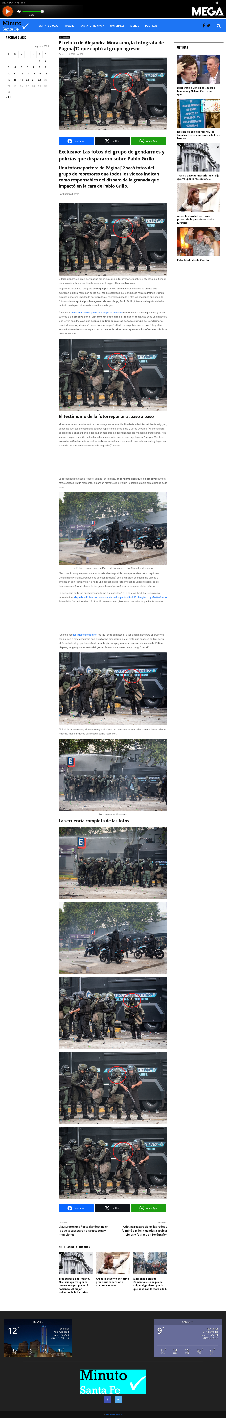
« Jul (8, 97)
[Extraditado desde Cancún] (198, 241)
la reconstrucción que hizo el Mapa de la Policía (97, 312)
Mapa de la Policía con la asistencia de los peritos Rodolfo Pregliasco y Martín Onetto (120, 597)
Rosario (69, 25)
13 (27, 73)
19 (21, 80)
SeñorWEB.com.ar (114, 1415)
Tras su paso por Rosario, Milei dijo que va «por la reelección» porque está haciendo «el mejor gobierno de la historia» (74, 1286)
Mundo (134, 25)
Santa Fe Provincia (92, 25)
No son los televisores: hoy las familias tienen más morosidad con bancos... (198, 135)
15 (39, 73)
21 (33, 80)
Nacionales (117, 25)
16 (45, 73)
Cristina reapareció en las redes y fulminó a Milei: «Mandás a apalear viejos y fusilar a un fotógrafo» (144, 1230)
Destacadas (64, 37)
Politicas (151, 25)
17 (8, 80)
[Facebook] (204, 26)
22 (39, 80)
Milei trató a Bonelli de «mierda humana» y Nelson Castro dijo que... (196, 91)
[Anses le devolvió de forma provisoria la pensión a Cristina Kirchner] (198, 197)
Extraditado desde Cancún (193, 260)
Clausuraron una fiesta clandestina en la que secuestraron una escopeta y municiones (83, 1230)
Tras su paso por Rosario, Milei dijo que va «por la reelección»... (198, 177)
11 (15, 73)
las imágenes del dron (85, 634)
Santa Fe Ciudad (49, 25)
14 (33, 73)
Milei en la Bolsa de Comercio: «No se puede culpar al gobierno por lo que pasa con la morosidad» (150, 1284)
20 (27, 80)
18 (15, 80)
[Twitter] (209, 26)
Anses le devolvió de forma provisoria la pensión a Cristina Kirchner (112, 1282)
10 (8, 73)
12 (21, 73)
